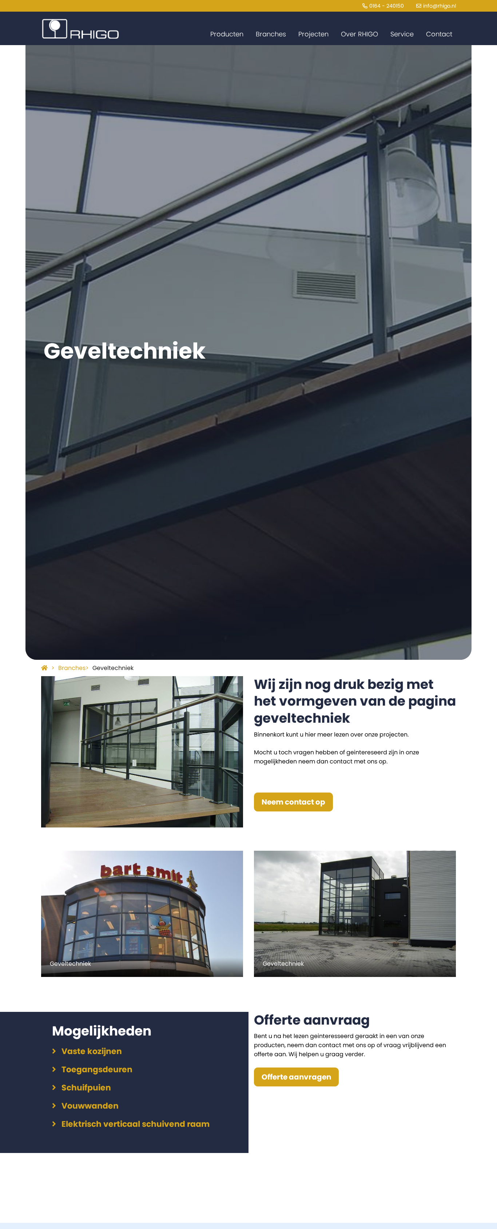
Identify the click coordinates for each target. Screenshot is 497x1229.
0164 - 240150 (386, 5)
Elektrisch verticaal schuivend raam (135, 1124)
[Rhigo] (80, 29)
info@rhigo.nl (439, 5)
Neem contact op (293, 802)
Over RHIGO (359, 34)
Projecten (313, 34)
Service (402, 34)
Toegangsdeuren (96, 1069)
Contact (439, 34)
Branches (271, 34)
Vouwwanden (90, 1106)
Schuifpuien (86, 1087)
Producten (226, 34)
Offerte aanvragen (296, 1077)
